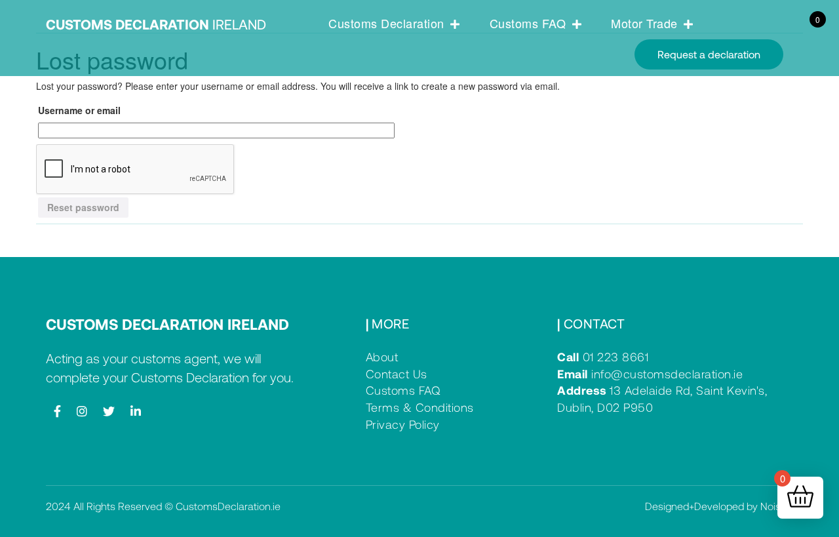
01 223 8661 (602, 356)
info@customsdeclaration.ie (650, 374)
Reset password (83, 207)
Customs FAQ (403, 390)
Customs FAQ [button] (530, 22)
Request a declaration (708, 54)
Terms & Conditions (420, 407)
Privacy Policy (403, 424)
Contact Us (396, 374)
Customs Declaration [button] (388, 22)
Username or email (79, 110)
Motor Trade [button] (646, 22)
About (382, 356)
